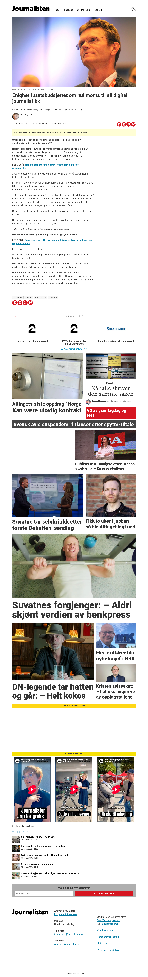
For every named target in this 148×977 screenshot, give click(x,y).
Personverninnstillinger (109, 950)
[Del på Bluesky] (133, 124)
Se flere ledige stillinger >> (74, 349)
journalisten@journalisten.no (68, 934)
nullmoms (18, 297)
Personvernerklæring (108, 936)
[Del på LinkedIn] (124, 124)
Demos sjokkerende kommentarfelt (39, 864)
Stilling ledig (83, 10)
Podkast (68, 10)
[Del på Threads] (128, 124)
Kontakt (98, 10)
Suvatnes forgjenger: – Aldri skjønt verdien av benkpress (50, 873)
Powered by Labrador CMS (74, 974)
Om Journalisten (105, 930)
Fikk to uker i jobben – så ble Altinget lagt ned (44, 855)
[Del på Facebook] (119, 124)
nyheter (28, 297)
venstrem (53, 297)
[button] (15, 315)
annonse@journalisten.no (66, 944)
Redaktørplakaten (110, 923)
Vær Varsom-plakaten (108, 920)
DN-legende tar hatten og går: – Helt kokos (43, 846)
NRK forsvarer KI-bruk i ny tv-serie (38, 837)
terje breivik (40, 297)
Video (57, 10)
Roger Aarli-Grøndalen (65, 914)
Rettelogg (102, 943)
